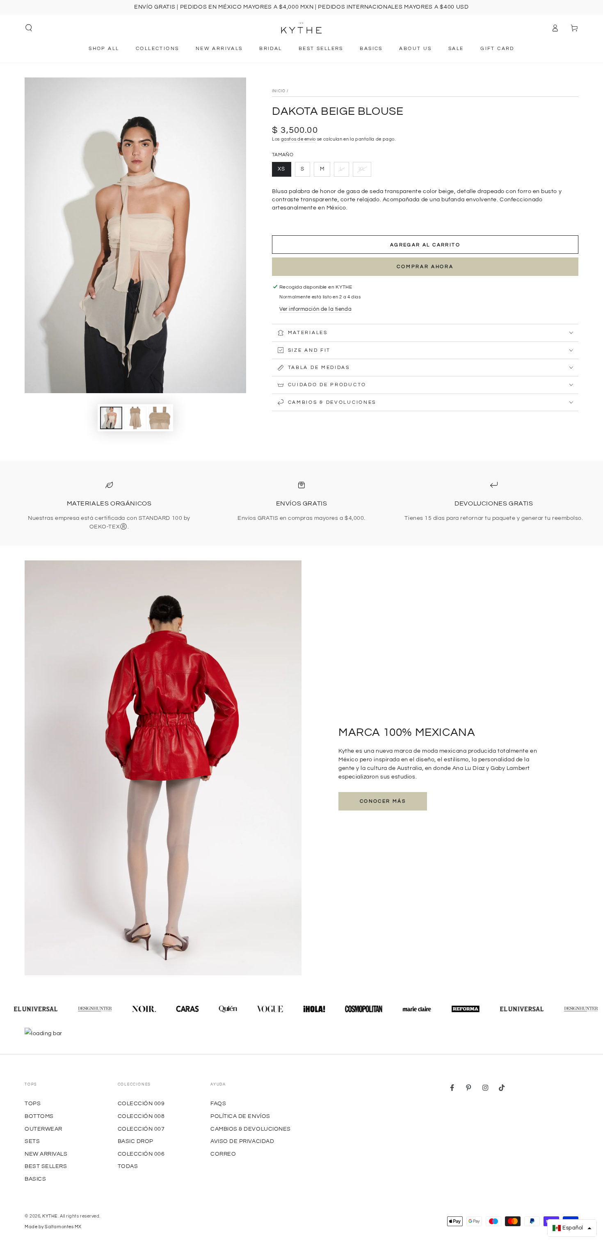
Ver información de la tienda (315, 309)
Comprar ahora (425, 266)
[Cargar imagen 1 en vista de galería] (111, 418)
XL (362, 169)
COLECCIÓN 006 (141, 1154)
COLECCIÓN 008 (141, 1116)
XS (281, 169)
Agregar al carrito (425, 245)
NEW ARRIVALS (46, 1154)
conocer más (383, 801)
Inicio (279, 91)
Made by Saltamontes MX (53, 1227)
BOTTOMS (39, 1116)
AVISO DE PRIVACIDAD (242, 1141)
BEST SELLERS (46, 1166)
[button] (29, 28)
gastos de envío (298, 139)
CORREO (223, 1154)
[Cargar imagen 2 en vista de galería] (135, 418)
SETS (32, 1141)
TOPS (33, 1103)
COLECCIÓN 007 (141, 1129)
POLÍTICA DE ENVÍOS (240, 1116)
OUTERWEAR (43, 1129)
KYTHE (50, 1216)
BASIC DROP (135, 1141)
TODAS (128, 1166)
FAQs (218, 1103)
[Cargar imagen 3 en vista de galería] (159, 418)
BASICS (35, 1179)
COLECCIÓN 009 (141, 1103)
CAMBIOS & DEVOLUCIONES (250, 1129)
